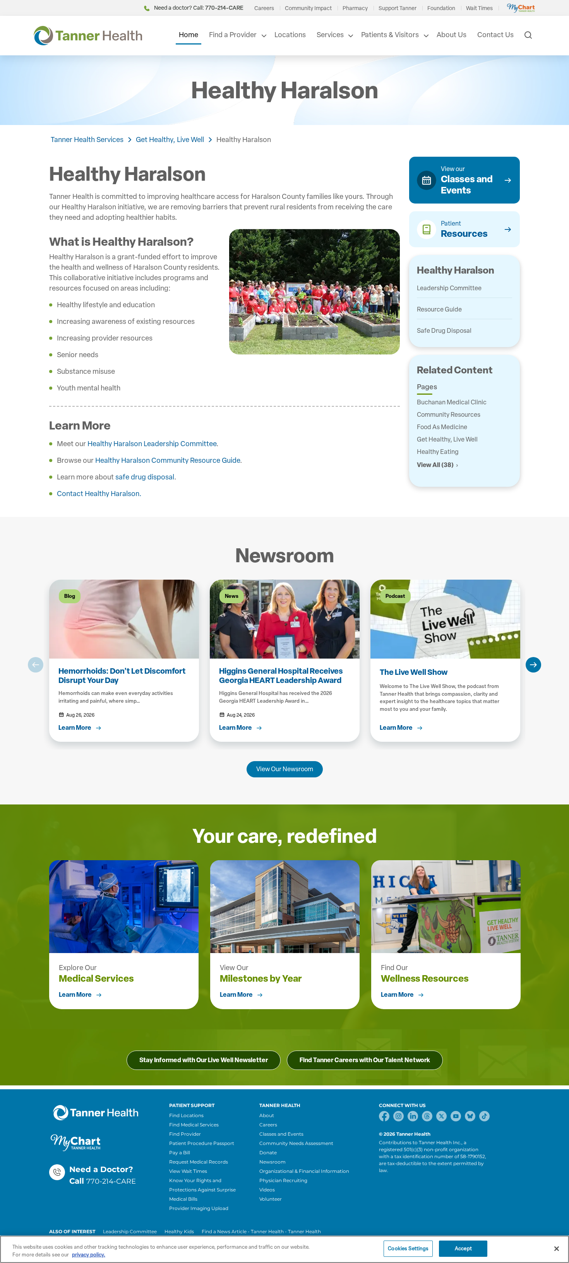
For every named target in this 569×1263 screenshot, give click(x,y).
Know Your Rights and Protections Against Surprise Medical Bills (202, 1189)
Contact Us (495, 35)
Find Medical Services (194, 1125)
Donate (268, 1152)
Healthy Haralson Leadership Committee (151, 444)
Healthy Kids (179, 1231)
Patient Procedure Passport (201, 1143)
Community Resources (448, 414)
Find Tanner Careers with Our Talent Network (365, 1060)
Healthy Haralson (243, 139)
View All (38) (435, 465)
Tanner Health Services (87, 139)
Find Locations (186, 1115)
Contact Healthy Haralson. (99, 493)
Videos (267, 1190)
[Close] (556, 1248)
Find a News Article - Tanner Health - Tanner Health (261, 1231)
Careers (264, 8)
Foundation (441, 8)
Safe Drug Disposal (444, 330)
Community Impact (308, 8)
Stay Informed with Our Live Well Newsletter (203, 1060)
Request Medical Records (198, 1162)
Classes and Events (281, 1134)
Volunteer (270, 1199)
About (266, 1115)
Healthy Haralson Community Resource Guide (167, 460)
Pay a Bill (179, 1152)
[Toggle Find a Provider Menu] (263, 35)
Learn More (75, 994)
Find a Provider (233, 35)
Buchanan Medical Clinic (452, 402)
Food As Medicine (442, 427)
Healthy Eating (438, 451)
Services (330, 35)
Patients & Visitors (390, 35)
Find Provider (185, 1134)
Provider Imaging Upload (198, 1208)
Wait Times (479, 8)
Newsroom (272, 1162)
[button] (35, 665)
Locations (290, 35)
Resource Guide (439, 309)
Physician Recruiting (283, 1180)
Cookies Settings (408, 1248)
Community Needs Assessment (296, 1143)
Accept (463, 1248)
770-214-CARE (111, 1181)
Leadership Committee (449, 288)
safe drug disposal (144, 477)
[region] (284, 1249)
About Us (451, 35)
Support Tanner (397, 8)
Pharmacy (355, 8)
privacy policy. (88, 1255)
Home (188, 35)
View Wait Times (188, 1171)
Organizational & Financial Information (304, 1171)
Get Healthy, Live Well (170, 139)
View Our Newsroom (284, 769)
